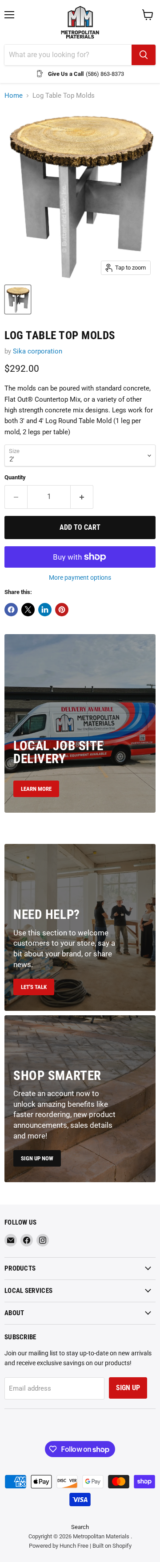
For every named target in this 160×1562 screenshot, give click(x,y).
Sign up (128, 1387)
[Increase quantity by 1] (82, 496)
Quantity (15, 477)
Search (80, 1527)
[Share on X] (28, 609)
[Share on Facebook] (11, 609)
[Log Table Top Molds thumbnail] (18, 299)
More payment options (80, 577)
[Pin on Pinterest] (61, 609)
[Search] (144, 55)
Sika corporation (37, 351)
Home (13, 96)
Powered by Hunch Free (58, 1545)
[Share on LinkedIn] (45, 609)
